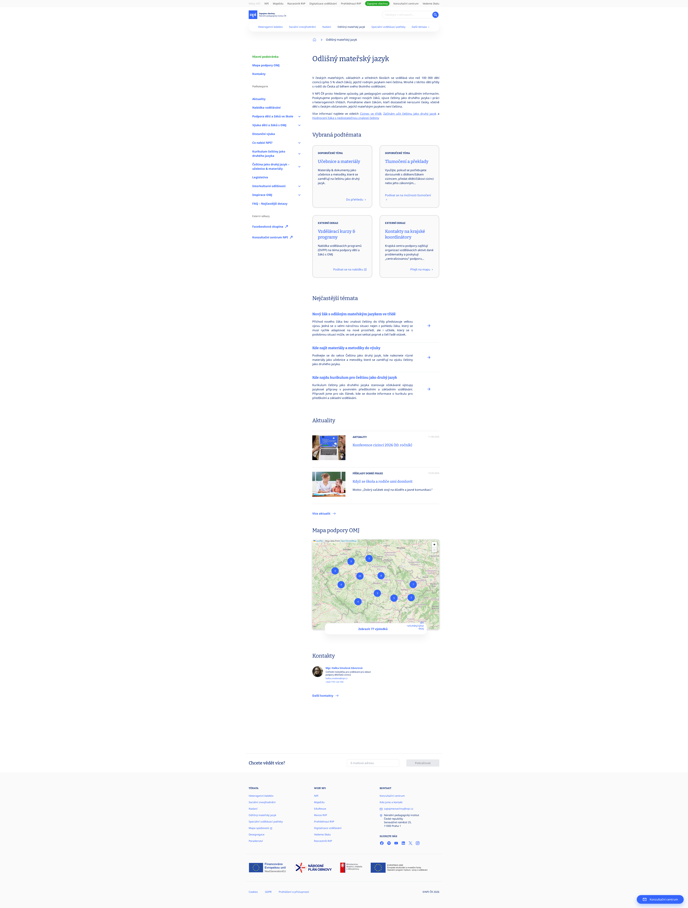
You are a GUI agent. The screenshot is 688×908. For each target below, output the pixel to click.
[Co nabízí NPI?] (299, 142)
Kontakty (259, 74)
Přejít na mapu (420, 269)
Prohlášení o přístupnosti (294, 891)
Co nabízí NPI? (262, 143)
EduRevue (320, 808)
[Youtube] (396, 843)
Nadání (326, 26)
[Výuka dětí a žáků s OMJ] (299, 125)
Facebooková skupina (267, 227)
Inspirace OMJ (262, 195)
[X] (410, 843)
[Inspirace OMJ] (299, 195)
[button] (411, 597)
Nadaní (253, 808)
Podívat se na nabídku (348, 269)
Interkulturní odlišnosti (269, 186)
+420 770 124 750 (334, 682)
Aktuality (259, 99)
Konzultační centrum (406, 3)
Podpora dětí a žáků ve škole (272, 116)
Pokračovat (423, 763)
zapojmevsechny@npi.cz (398, 808)
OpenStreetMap (349, 540)
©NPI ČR (427, 891)
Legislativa (260, 177)
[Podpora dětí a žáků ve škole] (299, 116)
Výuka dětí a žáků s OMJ (269, 125)
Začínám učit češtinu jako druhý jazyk (409, 114)
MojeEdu (278, 3)
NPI (266, 3)
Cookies (253, 891)
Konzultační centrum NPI (270, 237)
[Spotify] (389, 843)
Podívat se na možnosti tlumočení (408, 195)
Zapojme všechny (377, 3)
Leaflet (319, 540)
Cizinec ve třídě (370, 114)
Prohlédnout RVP (351, 3)
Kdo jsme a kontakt (391, 802)
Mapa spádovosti (259, 828)
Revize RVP (320, 815)
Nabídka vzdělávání (266, 108)
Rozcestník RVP (296, 3)
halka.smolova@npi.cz (337, 678)
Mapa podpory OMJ (266, 65)
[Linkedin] (403, 843)
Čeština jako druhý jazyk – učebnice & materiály (270, 166)
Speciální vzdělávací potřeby (388, 26)
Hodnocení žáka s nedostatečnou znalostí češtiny (345, 118)
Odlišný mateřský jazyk (351, 26)
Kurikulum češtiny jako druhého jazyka (268, 153)
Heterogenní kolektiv (270, 26)
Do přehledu (355, 199)
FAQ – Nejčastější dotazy (269, 204)
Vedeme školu (431, 3)
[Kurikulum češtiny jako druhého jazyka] (299, 153)
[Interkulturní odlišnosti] (299, 186)
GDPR (268, 891)
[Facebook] (382, 843)
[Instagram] (417, 843)
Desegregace (256, 834)
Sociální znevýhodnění (302, 26)
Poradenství (256, 841)
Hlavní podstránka (265, 57)
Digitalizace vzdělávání (323, 3)
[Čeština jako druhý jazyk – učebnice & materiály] (299, 166)
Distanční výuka (263, 134)
